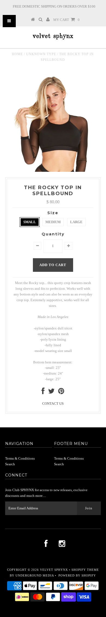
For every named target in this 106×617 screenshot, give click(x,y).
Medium (53, 222)
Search (10, 464)
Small (29, 222)
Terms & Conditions (20, 458)
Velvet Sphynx (54, 569)
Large (76, 222)
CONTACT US (53, 403)
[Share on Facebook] (43, 392)
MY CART (66, 20)
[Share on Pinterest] (61, 392)
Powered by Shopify (77, 575)
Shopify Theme (85, 569)
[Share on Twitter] (51, 392)
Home (17, 54)
